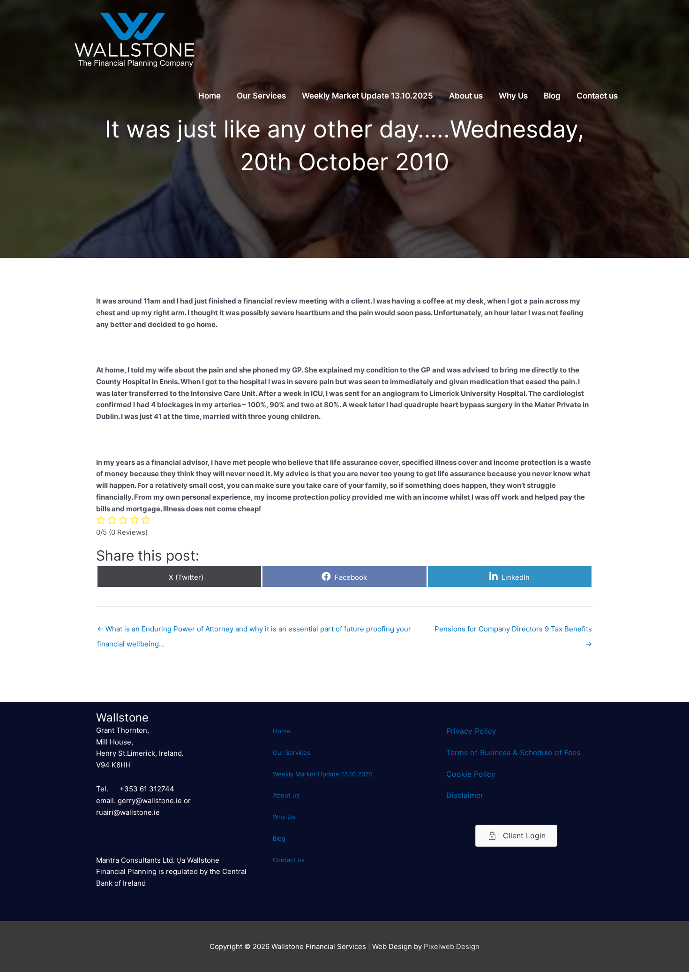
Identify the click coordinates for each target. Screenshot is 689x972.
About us (466, 95)
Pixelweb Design (451, 946)
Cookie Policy (470, 774)
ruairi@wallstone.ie (128, 812)
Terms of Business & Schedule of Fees (513, 752)
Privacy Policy (471, 731)
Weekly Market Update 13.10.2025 (367, 95)
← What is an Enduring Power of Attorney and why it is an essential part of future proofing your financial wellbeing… (254, 631)
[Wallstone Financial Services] (133, 39)
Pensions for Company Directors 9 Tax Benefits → (513, 631)
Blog (552, 95)
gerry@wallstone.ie (150, 800)
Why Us (513, 95)
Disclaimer (464, 795)
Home (209, 95)
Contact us (597, 95)
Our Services (261, 95)
